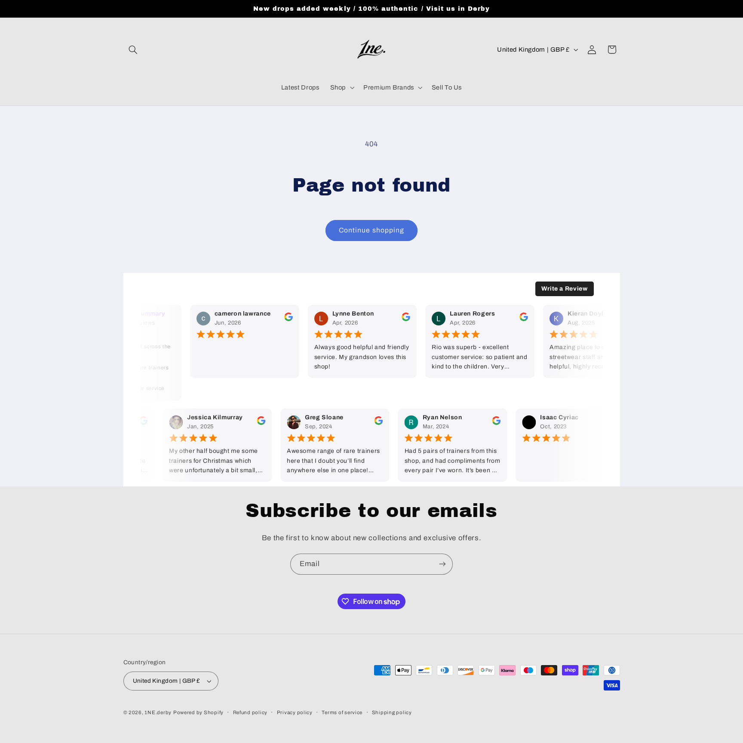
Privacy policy (295, 712)
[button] (133, 49)
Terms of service (342, 712)
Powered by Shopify (198, 712)
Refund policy (250, 712)
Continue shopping (371, 230)
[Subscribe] (442, 564)
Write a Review (564, 288)
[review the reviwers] (285, 319)
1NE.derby (158, 712)
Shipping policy (392, 712)
